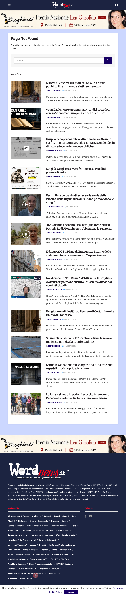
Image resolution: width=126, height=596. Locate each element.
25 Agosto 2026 (70, 233)
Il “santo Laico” (62, 530)
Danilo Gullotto (55, 290)
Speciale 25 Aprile (41, 554)
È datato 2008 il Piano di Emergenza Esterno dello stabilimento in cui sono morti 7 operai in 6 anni (78, 253)
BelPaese (22, 521)
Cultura (11, 525)
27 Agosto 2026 (70, 91)
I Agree (71, 592)
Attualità (11, 521)
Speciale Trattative (60, 554)
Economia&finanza (59, 525)
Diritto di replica (41, 525)
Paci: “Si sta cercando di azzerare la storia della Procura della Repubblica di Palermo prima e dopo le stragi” (80, 199)
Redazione (53, 573)
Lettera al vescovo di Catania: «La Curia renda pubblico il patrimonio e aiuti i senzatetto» (75, 84)
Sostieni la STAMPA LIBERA (20, 578)
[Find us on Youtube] (90, 516)
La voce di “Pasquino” (17, 544)
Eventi (73, 525)
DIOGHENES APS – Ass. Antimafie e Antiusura (38, 568)
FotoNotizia (13, 530)
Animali (47, 516)
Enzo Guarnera (54, 91)
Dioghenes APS (24, 525)
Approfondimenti (61, 516)
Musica (34, 549)
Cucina (65, 521)
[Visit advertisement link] (63, 19)
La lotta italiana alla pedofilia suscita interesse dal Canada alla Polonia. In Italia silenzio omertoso (78, 396)
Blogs (31, 564)
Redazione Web (54, 117)
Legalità (42, 544)
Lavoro (33, 544)
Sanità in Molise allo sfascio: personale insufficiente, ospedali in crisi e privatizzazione (80, 366)
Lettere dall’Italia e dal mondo (62, 544)
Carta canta (43, 521)
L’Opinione (12, 540)
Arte (74, 516)
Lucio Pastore (54, 373)
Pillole (54, 549)
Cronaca (55, 521)
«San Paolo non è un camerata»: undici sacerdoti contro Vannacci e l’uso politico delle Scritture (78, 111)
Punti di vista (65, 549)
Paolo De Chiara (54, 233)
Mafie (25, 549)
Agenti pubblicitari (45, 564)
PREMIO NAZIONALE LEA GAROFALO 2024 (27, 573)
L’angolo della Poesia (65, 535)
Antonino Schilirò (55, 207)
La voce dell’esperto (48, 540)
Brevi (32, 521)
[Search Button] (116, 5)
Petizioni (44, 549)
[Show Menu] (9, 5)
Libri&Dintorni (14, 549)
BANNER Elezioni (63, 564)
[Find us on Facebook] (85, 516)
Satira (10, 554)
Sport (74, 554)
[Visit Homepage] (62, 5)
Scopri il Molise (23, 554)
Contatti (11, 568)
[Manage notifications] (35, 575)
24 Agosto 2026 (69, 346)
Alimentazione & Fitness (18, 516)
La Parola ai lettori (28, 540)
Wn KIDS (54, 559)
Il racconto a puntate (32, 535)
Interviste (49, 535)
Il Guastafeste (14, 535)
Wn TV (64, 559)
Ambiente (36, 516)
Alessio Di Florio (55, 151)
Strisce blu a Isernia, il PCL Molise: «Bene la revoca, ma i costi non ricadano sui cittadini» (79, 339)
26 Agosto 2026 (69, 117)
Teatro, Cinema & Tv (38, 559)
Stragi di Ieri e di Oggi (17, 559)
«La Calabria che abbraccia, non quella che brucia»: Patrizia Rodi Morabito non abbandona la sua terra (79, 226)
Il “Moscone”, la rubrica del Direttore (37, 530)
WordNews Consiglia (17, 564)
